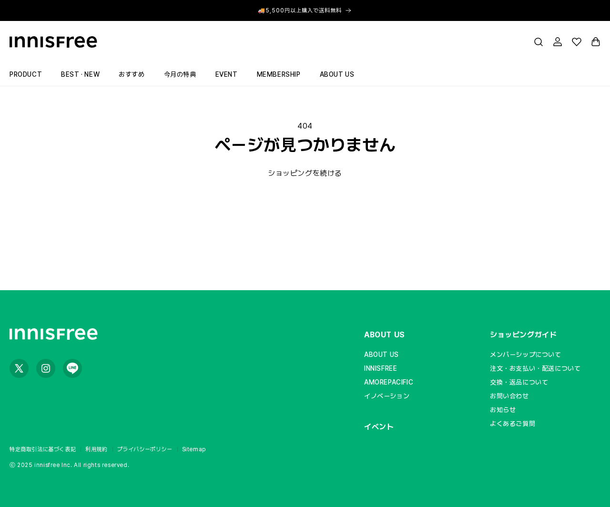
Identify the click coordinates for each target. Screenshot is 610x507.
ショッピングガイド (523, 334)
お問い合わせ (509, 396)
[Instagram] (45, 368)
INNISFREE (380, 368)
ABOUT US (384, 334)
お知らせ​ (503, 410)
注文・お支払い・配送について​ (535, 368)
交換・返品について (519, 382)
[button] (538, 41)
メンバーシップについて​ (525, 354)
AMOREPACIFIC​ (388, 382)
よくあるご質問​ (512, 423)
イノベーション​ (386, 396)
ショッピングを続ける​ (305, 173)
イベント (379, 426)
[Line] (72, 368)
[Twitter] (19, 368)
